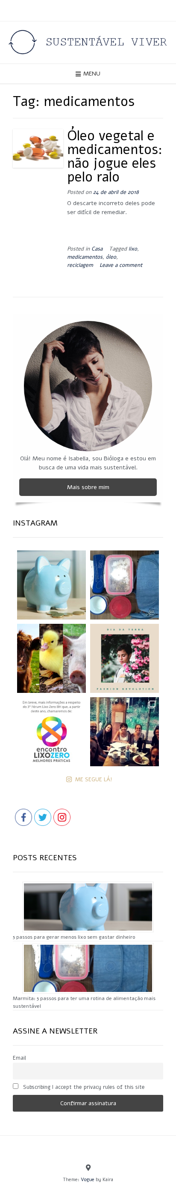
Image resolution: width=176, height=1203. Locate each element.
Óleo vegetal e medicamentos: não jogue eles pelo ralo (114, 156)
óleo (111, 256)
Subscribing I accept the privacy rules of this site (83, 1087)
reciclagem (80, 265)
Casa (97, 248)
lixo (133, 248)
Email (19, 1057)
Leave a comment (121, 265)
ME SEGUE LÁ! (93, 779)
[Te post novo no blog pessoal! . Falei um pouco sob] (51, 585)
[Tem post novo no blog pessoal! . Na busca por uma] (51, 658)
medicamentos (85, 256)
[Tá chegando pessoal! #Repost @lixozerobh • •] (51, 731)
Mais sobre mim (88, 487)
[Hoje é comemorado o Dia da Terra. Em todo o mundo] (124, 658)
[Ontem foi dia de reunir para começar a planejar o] (124, 731)
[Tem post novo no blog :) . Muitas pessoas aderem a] (124, 585)
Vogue (87, 1179)
